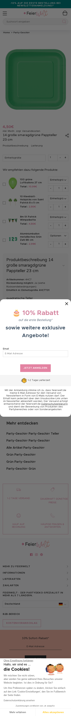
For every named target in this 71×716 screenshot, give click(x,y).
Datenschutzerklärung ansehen (19, 700)
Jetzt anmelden (35, 368)
